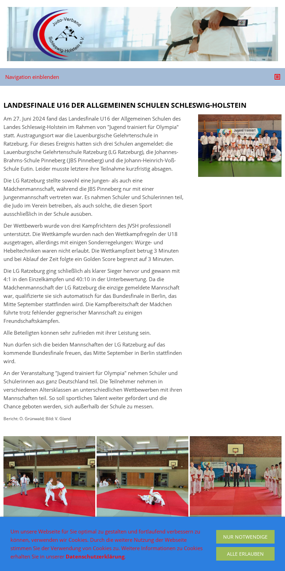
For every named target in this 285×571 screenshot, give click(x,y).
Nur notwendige (245, 536)
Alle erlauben (245, 553)
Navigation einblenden (32, 76)
